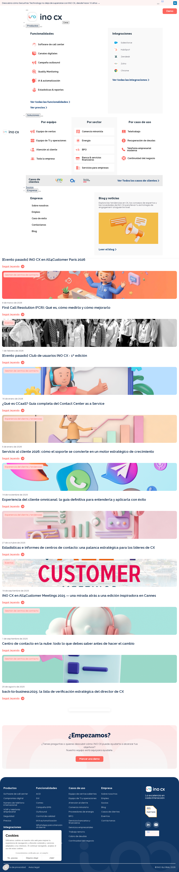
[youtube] (156, 825)
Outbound (41, 812)
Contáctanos (108, 821)
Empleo (105, 798)
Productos (32, 25)
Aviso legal (34, 867)
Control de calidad (45, 816)
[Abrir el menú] (158, 3)
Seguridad (8, 816)
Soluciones (33, 115)
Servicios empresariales (81, 827)
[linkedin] (175, 3)
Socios (30, 187)
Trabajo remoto (77, 832)
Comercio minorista (79, 807)
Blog (103, 807)
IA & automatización (46, 821)
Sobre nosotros (109, 794)
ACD (38, 794)
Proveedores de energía (81, 812)
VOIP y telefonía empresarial (11, 810)
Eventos (105, 816)
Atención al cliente (78, 803)
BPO (71, 816)
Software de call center (15, 794)
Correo (39, 803)
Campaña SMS (43, 807)
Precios (7, 821)
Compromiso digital (13, 798)
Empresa (32, 190)
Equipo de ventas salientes (83, 794)
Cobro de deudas (78, 836)
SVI (37, 798)
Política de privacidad (14, 867)
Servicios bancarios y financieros (79, 822)
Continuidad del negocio (81, 841)
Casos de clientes (110, 812)
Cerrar (65, 22)
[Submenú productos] (41, 26)
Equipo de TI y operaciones (82, 798)
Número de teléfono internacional (13, 804)
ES (148, 832)
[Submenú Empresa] (40, 191)
